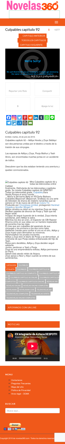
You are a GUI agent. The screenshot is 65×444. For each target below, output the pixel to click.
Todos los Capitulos (33, 40)
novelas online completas (35, 285)
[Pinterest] (25, 117)
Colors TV (44, 202)
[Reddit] (30, 117)
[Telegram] (8, 123)
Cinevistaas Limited (28, 204)
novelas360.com (26, 289)
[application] (32, 346)
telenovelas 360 (44, 289)
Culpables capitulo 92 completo (21, 273)
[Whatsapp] (46, 117)
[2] (31, 206)
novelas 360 (52, 281)
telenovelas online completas (20, 297)
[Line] (52, 117)
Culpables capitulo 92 (39, 269)
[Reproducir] (9, 358)
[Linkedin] (35, 117)
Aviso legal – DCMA (20, 393)
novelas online (13, 285)
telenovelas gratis (40, 293)
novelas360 (11, 289)
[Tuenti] (19, 123)
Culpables (38, 192)
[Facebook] (8, 117)
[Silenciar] (50, 358)
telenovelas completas (17, 293)
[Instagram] (14, 117)
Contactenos (16, 380)
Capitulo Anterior (34, 35)
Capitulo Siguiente (31, 44)
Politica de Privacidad (20, 390)
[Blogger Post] (25, 123)
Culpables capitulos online (31, 281)
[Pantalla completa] (55, 358)
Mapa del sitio (17, 386)
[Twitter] (19, 117)
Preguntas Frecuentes (21, 383)
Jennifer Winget (22, 207)
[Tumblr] (41, 117)
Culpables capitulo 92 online (23, 277)
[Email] (30, 123)
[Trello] (14, 123)
